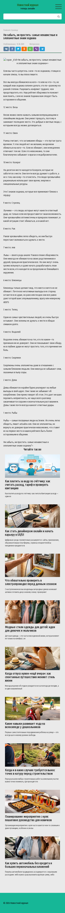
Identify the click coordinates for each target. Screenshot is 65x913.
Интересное (35, 44)
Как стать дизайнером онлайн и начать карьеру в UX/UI (29, 532)
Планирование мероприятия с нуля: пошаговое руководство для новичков (28, 818)
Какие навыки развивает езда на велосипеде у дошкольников (25, 725)
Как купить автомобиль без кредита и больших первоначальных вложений (28, 864)
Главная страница (10, 30)
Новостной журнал (27, 4)
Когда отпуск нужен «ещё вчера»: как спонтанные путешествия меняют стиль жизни (30, 677)
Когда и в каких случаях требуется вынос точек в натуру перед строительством (30, 771)
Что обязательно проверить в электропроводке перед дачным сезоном (30, 582)
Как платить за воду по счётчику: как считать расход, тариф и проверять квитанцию (27, 484)
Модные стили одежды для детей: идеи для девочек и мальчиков (30, 628)
